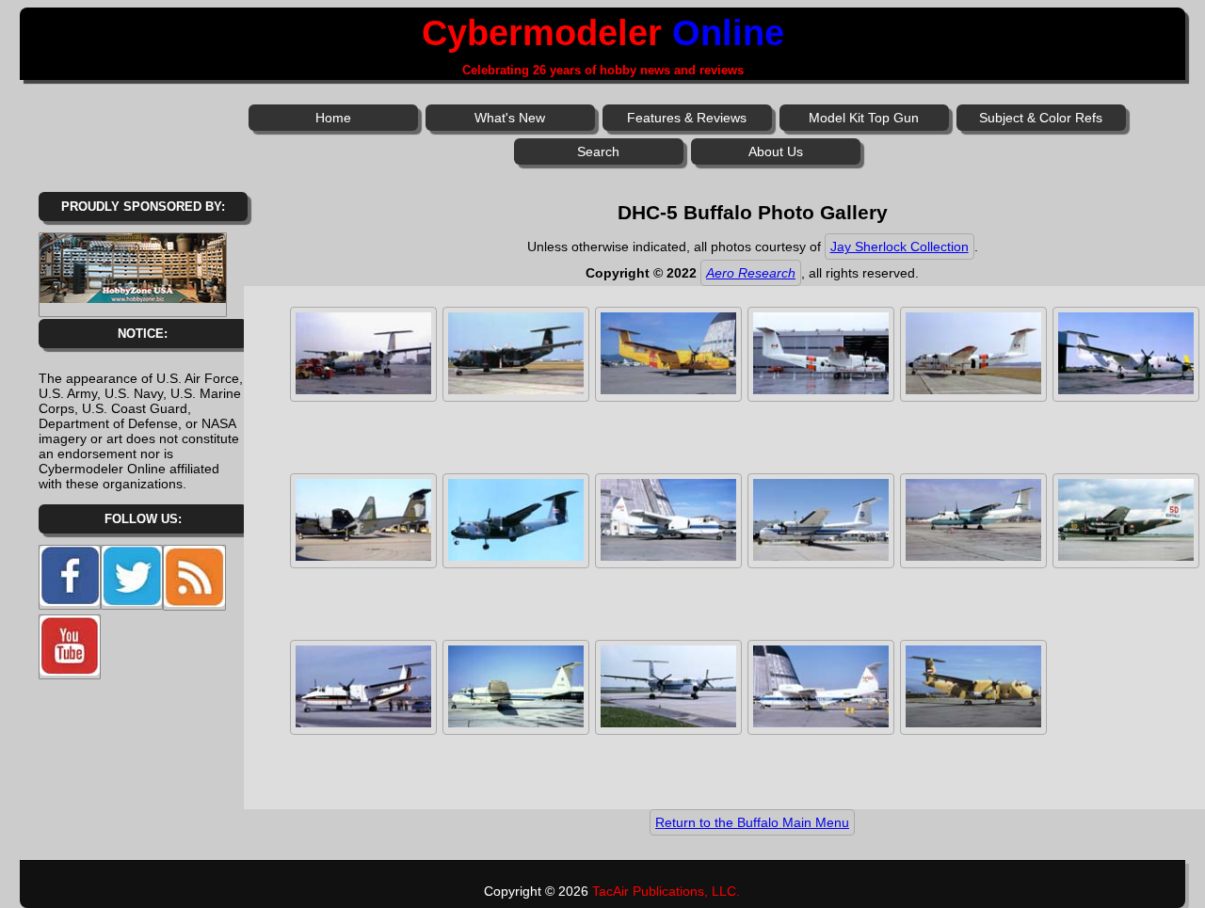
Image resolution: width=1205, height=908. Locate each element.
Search (598, 151)
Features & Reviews (687, 117)
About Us (775, 151)
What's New (509, 117)
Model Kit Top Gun (864, 117)
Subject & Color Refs (1040, 117)
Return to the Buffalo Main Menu (752, 822)
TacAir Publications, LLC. (666, 891)
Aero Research (750, 272)
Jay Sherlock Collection (899, 246)
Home (333, 117)
